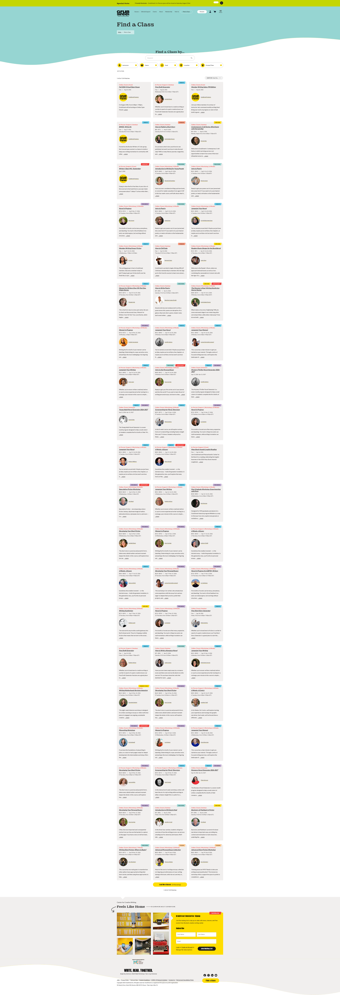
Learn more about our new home (164, 906)
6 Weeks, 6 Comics (197, 690)
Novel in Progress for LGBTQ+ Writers (204, 571)
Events (155, 11)
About (161, 11)
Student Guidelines (144, 980)
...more (126, 110)
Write (119, 32)
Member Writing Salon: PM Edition (203, 87)
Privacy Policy (125, 980)
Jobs (118, 980)
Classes (136, 11)
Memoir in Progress (126, 330)
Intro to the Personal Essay (164, 370)
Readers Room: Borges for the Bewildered (206, 248)
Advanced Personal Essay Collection (168, 850)
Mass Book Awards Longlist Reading (203, 449)
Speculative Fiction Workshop (129, 489)
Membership (168, 11)
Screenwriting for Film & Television (167, 410)
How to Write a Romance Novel (166, 651)
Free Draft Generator (162, 87)
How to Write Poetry (162, 288)
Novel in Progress (125, 208)
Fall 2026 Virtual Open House (129, 87)
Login (177, 947)
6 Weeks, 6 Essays (161, 449)
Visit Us (177, 11)
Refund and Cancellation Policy (185, 980)
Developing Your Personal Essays (166, 571)
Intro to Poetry (196, 169)
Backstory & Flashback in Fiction (202, 810)
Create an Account (187, 947)
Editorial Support (145, 11)
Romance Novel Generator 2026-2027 (204, 770)
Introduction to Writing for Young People (169, 169)
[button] (214, 78)
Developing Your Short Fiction (129, 531)
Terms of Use (134, 980)
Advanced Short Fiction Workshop (203, 850)
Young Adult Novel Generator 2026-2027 (133, 410)
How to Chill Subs (161, 248)
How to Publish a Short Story (165, 127)
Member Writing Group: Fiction (130, 248)
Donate (202, 11)
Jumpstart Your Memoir (199, 330)
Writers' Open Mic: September (130, 169)
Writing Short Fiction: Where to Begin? (132, 850)
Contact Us (172, 980)
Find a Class (186, 11)
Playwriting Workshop (127, 730)
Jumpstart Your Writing (127, 370)
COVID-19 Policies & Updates (159, 980)
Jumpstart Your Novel (199, 208)
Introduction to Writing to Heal (166, 810)
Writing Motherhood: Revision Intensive (133, 690)
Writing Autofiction (126, 611)
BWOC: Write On (125, 127)
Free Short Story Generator (200, 611)
